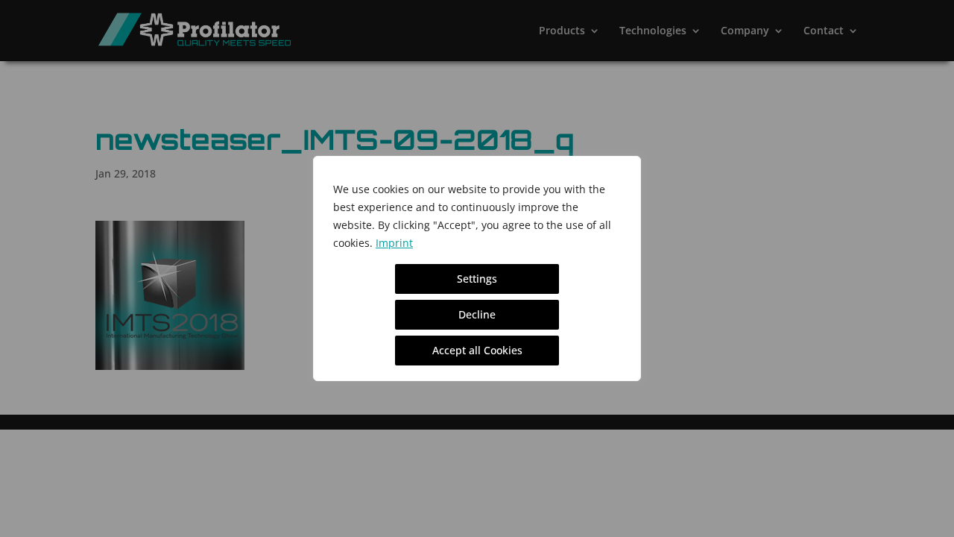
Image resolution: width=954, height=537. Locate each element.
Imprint (394, 243)
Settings (477, 278)
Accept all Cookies (477, 350)
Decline (477, 314)
